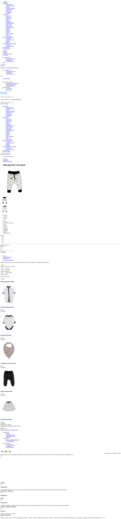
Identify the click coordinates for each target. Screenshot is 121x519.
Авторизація (9, 88)
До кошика (3, 252)
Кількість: (3, 246)
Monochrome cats (10, 23)
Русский (13, 84)
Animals (8, 28)
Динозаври (8, 25)
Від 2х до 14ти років (8, 37)
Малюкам (5, 3)
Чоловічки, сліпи (10, 5)
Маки (7, 19)
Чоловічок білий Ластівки (7, 307)
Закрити (2, 482)
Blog (4, 62)
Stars (7, 34)
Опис (4, 255)
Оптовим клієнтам (10, 58)
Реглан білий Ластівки (6, 419)
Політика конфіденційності (12, 439)
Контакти (5, 55)
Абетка (8, 29)
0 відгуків (5, 216)
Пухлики (8, 20)
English (12, 85)
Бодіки (7, 7)
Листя (7, 32)
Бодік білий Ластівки (6, 335)
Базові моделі (9, 4)
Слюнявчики (9, 12)
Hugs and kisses (9, 33)
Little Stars (8, 15)
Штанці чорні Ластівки (6, 391)
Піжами (8, 13)
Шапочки (8, 10)
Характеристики (7, 257)
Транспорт (8, 18)
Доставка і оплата (7, 53)
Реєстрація (8, 90)
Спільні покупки (10, 61)
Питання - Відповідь (8, 260)
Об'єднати (8, 506)
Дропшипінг (9, 60)
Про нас (5, 52)
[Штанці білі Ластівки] (15, 195)
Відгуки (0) (6, 258)
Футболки (8, 38)
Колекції (5, 14)
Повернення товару (11, 436)
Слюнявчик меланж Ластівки (8, 363)
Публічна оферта (10, 441)
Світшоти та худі (10, 39)
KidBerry (8, 31)
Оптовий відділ (7, 57)
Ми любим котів (10, 27)
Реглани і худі (9, 9)
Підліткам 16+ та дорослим (9, 43)
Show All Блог (6, 78)
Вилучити (8, 515)
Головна (5, 159)
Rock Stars (8, 36)
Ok (72, 454)
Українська (15, 83)
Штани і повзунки (10, 8)
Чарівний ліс (9, 22)
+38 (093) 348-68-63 (16, 99)
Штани (8, 41)
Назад (5, 1)
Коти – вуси (9, 24)
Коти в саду (9, 17)
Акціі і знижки (6, 48)
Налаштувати (4, 491)
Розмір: (2, 235)
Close (2, 498)
